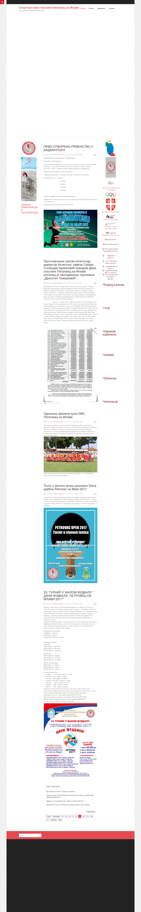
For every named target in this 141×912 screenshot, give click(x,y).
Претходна (56, 816)
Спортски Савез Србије (110, 219)
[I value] (110, 279)
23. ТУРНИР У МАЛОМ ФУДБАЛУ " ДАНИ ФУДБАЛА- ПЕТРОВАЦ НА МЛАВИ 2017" (69, 595)
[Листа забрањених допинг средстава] (110, 262)
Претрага (22, 832)
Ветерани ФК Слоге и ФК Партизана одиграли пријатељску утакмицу (68, 805)
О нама (91, 8)
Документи (101, 8)
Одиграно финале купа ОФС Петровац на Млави (64, 415)
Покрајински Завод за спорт (111, 235)
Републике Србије (111, 228)
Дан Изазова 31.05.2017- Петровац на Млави (60, 791)
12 (91, 816)
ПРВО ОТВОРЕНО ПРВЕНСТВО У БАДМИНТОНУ (68, 148)
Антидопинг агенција (110, 226)
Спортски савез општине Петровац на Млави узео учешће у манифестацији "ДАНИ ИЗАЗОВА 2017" (70, 796)
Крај (60, 820)
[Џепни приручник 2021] (110, 244)
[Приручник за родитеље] (110, 256)
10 (83, 816)
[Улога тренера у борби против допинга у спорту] (110, 250)
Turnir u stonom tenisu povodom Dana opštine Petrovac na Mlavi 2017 (70, 487)
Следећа (53, 820)
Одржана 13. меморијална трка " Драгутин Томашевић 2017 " (65, 801)
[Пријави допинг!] (110, 239)
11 (87, 816)
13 (47, 820)
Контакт (111, 8)
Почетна (83, 8)
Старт (48, 816)
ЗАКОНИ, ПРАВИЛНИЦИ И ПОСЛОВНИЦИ (29, 208)
